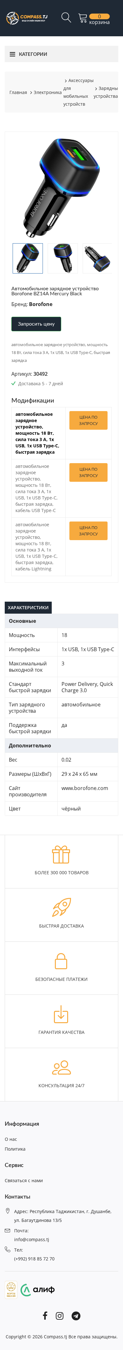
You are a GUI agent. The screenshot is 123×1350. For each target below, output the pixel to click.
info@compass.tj (31, 1239)
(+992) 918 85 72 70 (34, 1259)
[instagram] (59, 1315)
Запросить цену (36, 324)
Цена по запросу (88, 420)
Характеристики (28, 607)
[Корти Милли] (11, 1289)
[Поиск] (67, 20)
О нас (11, 1139)
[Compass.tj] (26, 17)
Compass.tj (55, 1337)
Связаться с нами (24, 1180)
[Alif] (36, 1289)
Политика (15, 1149)
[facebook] (45, 1315)
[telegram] (76, 1315)
